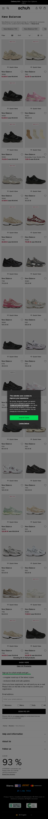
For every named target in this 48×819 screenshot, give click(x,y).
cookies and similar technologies (19, 405)
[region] (24, 409)
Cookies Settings (24, 423)
